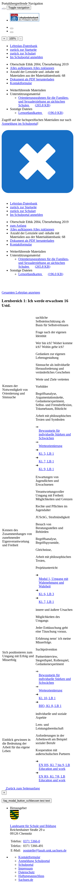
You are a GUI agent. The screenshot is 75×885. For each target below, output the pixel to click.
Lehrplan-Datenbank (23, 46)
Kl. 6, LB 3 (46, 594)
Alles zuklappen (43, 68)
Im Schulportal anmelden (26, 57)
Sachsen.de (25, 879)
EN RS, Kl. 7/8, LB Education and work (52, 778)
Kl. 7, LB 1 (46, 461)
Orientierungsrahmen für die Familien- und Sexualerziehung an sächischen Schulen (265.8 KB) (43, 101)
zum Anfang (18, 225)
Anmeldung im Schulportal (19, 123)
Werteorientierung (50, 446)
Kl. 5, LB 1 (46, 453)
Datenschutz (26, 872)
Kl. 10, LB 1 (47, 698)
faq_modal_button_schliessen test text (26, 800)
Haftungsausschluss (31, 876)
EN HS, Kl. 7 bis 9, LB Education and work (54, 766)
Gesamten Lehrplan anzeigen (21, 292)
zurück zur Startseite (23, 49)
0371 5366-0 (31, 841)
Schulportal (25, 864)
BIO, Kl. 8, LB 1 (50, 706)
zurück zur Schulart (23, 53)
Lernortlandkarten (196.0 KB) (40, 113)
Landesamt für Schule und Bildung (33, 826)
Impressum (25, 868)
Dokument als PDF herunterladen (32, 79)
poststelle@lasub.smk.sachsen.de (44, 850)
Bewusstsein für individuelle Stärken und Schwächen (55, 434)
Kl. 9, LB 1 (46, 469)
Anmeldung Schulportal (34, 861)
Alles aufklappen (21, 68)
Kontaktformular (21, 83)
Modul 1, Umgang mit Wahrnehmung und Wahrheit (53, 582)
